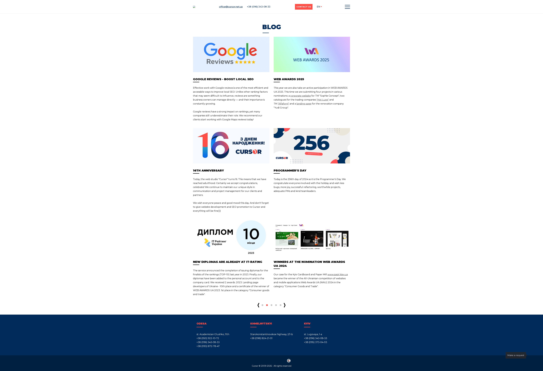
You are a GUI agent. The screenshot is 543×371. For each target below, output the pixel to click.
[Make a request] (532, 355)
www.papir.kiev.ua (337, 274)
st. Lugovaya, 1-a (313, 334)
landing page (303, 103)
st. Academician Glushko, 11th (213, 334)
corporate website (300, 95)
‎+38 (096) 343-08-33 (208, 342)
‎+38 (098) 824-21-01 (261, 338)
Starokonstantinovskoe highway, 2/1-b (271, 334)
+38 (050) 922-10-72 (208, 338)
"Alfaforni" (283, 103)
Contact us (303, 7)
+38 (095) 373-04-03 (315, 342)
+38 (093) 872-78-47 (208, 346)
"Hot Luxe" (323, 99)
